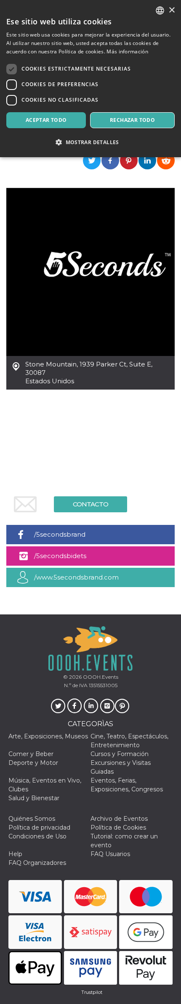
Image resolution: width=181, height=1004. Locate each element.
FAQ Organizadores (37, 863)
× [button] (171, 10)
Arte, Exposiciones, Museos (48, 736)
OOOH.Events (100, 677)
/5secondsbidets (60, 556)
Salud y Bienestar (33, 798)
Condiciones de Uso (37, 836)
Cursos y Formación (119, 754)
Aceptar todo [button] (46, 120)
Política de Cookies (118, 827)
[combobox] (160, 10)
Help (15, 854)
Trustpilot (91, 992)
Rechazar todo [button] (132, 120)
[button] (90, 142)
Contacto (90, 504)
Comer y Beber (30, 754)
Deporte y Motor (33, 763)
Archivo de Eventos (119, 818)
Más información (127, 51)
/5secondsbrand (59, 534)
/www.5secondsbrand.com (76, 577)
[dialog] (90, 78)
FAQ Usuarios (110, 854)
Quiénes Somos (31, 818)
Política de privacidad (39, 827)
